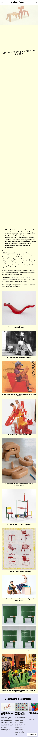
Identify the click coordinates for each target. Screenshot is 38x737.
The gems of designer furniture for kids (7, 713)
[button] (2, 2)
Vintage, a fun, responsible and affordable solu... (20, 713)
